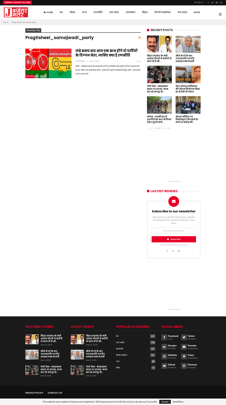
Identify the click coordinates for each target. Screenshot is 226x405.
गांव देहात (182, 12)
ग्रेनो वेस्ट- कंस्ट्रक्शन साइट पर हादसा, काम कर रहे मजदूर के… (51, 369)
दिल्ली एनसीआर (163, 12)
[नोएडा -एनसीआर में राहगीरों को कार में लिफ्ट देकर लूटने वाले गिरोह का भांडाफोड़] (159, 105)
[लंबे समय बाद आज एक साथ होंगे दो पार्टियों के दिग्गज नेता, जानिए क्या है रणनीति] (48, 63)
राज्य (84, 12)
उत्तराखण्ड (130, 12)
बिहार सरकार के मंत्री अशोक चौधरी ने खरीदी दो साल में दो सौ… (52, 338)
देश (61, 12)
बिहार (145, 12)
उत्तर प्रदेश (114, 12)
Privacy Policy (34, 392)
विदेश (72, 12)
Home (50, 12)
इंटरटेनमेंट (119, 349)
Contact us (55, 392)
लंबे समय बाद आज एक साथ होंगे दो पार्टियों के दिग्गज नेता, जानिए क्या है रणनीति (106, 53)
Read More (178, 402)
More (197, 12)
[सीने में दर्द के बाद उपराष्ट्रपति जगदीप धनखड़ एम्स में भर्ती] (188, 44)
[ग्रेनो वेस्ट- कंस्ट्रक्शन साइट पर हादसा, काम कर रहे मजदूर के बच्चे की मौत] (159, 74)
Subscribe (175, 239)
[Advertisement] (174, 158)
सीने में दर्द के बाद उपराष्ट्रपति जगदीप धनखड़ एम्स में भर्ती (50, 354)
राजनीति (98, 12)
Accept (165, 402)
